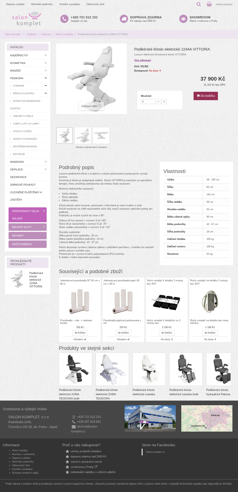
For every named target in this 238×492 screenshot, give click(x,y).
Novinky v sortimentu (23, 454)
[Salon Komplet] (26, 19)
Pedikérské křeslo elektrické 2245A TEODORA (107, 394)
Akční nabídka (22, 244)
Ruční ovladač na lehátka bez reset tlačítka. (209, 321)
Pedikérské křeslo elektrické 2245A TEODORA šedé (70, 394)
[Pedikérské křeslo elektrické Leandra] (149, 369)
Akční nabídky (20, 450)
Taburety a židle (22, 116)
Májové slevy (22, 227)
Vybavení (46, 34)
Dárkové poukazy (23, 184)
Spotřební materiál (24, 146)
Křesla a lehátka (64, 34)
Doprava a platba (15, 4)
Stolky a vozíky (22, 131)
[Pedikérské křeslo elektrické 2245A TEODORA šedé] (75, 369)
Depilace (16, 169)
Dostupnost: (141, 70)
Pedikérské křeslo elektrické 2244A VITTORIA (36, 279)
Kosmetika (17, 63)
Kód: (137, 66)
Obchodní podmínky (42, 4)
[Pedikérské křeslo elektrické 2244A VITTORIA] (64, 135)
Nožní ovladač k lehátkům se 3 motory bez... (163, 321)
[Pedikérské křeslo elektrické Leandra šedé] (185, 369)
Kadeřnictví (19, 55)
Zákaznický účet (95, 4)
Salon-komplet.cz (155, 452)
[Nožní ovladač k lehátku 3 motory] (167, 302)
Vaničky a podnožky (24, 139)
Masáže (15, 70)
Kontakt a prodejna (70, 4)
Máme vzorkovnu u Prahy (203, 18)
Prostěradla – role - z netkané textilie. (76, 321)
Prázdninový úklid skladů (25, 215)
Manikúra (17, 161)
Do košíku (207, 96)
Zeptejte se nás (84, 18)
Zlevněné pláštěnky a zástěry (26, 196)
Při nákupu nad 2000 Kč (146, 18)
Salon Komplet (13, 34)
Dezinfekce (18, 177)
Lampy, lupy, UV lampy (25, 123)
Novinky (18, 235)
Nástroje (18, 154)
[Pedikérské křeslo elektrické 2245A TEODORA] (112, 369)
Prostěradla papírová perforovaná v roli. (122, 321)
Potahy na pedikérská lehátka (25, 105)
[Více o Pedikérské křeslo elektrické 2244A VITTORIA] (17, 279)
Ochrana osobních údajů (25, 472)
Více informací (142, 60)
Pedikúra (31, 34)
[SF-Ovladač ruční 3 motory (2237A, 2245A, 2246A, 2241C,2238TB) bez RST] (210, 302)
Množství (146, 96)
